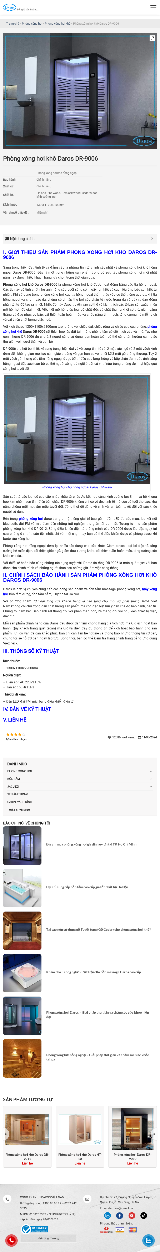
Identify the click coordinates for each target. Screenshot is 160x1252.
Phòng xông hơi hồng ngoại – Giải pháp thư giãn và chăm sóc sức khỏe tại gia (97, 1057)
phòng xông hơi (31, 519)
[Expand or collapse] (152, 238)
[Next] (154, 1134)
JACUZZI (13, 786)
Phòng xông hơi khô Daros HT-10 (80, 1157)
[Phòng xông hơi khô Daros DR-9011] (27, 1128)
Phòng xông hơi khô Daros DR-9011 (27, 1157)
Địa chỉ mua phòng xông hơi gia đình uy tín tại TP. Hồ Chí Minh (91, 844)
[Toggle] (151, 771)
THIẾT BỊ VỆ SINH (18, 809)
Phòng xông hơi (32, 23)
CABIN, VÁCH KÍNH (19, 802)
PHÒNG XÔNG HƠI (19, 771)
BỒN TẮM (13, 778)
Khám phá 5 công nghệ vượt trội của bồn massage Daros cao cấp (93, 972)
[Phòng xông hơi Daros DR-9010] (133, 1128)
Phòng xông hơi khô (57, 23)
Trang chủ (12, 23)
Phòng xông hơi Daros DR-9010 (132, 1157)
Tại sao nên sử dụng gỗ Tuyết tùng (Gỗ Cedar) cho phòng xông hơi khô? (98, 929)
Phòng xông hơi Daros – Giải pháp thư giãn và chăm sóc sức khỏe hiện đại (97, 1014)
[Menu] (153, 7)
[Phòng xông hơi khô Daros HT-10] (80, 1128)
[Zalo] (107, 1215)
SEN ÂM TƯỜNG (17, 794)
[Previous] (6, 1134)
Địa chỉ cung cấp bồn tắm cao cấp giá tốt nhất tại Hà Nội (87, 887)
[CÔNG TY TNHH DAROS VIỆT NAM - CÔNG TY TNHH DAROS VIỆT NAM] (21, 7)
